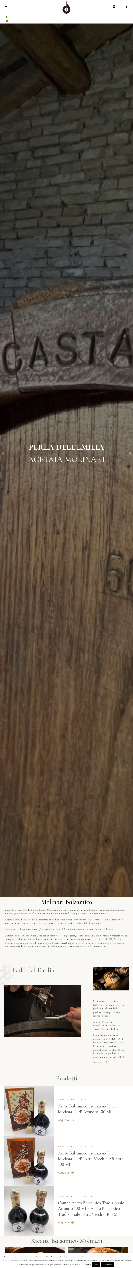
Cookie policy (86, 1264)
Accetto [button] (96, 1264)
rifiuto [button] (8, 1260)
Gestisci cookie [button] (107, 1264)
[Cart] (126, 6)
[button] (6, 7)
